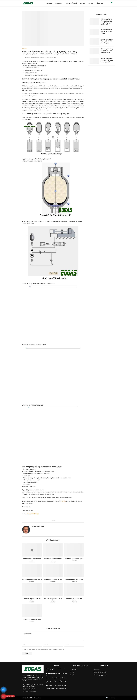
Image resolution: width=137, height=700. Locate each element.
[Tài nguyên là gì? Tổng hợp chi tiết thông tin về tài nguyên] (32, 589)
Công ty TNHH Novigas (33, 513)
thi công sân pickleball (66, 697)
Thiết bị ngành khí (71, 3)
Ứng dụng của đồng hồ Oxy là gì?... (32, 579)
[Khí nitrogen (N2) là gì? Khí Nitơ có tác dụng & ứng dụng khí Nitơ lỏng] (32, 549)
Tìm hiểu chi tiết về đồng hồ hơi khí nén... (56, 688)
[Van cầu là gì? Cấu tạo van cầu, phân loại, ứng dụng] (32, 610)
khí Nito (64, 501)
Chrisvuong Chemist (32, 54)
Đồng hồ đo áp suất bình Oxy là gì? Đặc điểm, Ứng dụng (107, 41)
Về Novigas (100, 3)
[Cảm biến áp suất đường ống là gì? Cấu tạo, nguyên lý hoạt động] (53, 589)
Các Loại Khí (58, 3)
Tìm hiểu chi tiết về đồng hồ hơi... (74, 579)
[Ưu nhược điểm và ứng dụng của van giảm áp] (53, 549)
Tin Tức (90, 3)
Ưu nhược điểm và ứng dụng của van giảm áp (106, 31)
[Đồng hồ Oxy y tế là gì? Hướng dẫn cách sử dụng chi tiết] (53, 570)
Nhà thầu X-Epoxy (45, 697)
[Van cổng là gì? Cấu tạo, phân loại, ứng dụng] (74, 589)
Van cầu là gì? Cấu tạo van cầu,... (32, 619)
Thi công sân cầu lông (55, 697)
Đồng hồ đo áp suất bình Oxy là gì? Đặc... (56, 678)
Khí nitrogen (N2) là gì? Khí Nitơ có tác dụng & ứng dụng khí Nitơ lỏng (106, 22)
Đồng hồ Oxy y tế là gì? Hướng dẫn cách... (56, 685)
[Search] (114, 3)
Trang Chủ (49, 3)
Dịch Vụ (82, 3)
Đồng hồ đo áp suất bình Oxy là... (74, 558)
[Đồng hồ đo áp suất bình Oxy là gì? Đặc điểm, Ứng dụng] (74, 549)
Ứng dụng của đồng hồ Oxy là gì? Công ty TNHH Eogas (107, 50)
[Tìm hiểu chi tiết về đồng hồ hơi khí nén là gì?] (74, 570)
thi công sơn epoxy (77, 697)
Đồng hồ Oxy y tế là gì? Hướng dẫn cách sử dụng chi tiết (107, 60)
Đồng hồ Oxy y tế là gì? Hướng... (53, 579)
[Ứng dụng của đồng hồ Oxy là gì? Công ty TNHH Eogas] (32, 570)
